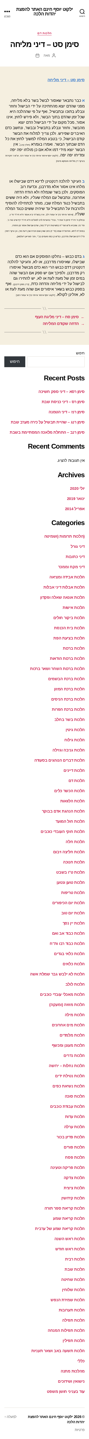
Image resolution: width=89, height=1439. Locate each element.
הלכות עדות (75, 1117)
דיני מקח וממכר (71, 567)
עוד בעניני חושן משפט (66, 1391)
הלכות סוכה (75, 1096)
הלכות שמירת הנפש (68, 1300)
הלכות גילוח (74, 740)
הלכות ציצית (74, 1188)
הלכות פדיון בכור (71, 1137)
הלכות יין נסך (74, 923)
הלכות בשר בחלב (69, 719)
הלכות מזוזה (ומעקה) (67, 1005)
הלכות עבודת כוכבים (67, 1106)
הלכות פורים (74, 1147)
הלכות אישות (74, 607)
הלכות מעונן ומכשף (68, 1045)
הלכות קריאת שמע (69, 1218)
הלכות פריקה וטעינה (67, 1167)
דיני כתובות (75, 557)
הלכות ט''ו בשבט (70, 872)
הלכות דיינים (74, 770)
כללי (81, 1361)
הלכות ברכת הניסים (68, 699)
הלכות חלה (75, 842)
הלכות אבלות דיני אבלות (64, 587)
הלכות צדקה (74, 1178)
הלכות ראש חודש (70, 1249)
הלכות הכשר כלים (69, 791)
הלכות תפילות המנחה (66, 1330)
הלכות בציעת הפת (69, 638)
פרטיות (80, 1430)
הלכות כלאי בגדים (69, 954)
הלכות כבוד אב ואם (68, 933)
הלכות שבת (75, 1269)
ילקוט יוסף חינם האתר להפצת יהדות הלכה (44, 11)
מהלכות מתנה (73, 1371)
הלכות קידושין (73, 1198)
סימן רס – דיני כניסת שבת (63, 402)
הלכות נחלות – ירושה (67, 1066)
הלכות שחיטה (73, 1279)
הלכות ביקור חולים (69, 618)
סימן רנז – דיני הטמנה (67, 412)
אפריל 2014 (75, 509)
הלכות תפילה (73, 1320)
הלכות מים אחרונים (68, 1025)
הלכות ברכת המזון (69, 689)
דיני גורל (78, 546)
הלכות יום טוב (73, 913)
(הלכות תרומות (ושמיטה (64, 536)
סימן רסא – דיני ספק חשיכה (61, 391)
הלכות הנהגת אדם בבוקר (63, 811)
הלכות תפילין (74, 1340)
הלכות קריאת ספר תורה (64, 1208)
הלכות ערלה (74, 1127)
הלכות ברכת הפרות (68, 709)
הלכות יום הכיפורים (68, 903)
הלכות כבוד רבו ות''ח (67, 943)
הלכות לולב (75, 984)
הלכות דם (44, 33)
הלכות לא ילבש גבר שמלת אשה (57, 974)
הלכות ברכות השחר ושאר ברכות (57, 669)
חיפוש (80, 353)
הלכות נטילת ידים (70, 1076)
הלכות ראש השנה (69, 1239)
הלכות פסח (75, 1157)
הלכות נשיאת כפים (68, 1086)
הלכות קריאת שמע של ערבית (60, 1228)
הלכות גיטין (75, 730)
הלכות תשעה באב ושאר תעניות (58, 1351)
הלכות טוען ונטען (71, 882)
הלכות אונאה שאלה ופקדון (62, 597)
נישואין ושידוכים (71, 1381)
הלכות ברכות (74, 648)
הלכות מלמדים (72, 1035)
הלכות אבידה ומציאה (67, 577)
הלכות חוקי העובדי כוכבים (63, 831)
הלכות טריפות (73, 893)
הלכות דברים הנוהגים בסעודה (59, 760)
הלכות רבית (75, 1259)
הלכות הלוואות (72, 801)
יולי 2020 (77, 488)
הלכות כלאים (74, 964)
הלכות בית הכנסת (69, 628)
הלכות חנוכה (74, 862)
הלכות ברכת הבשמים (66, 679)
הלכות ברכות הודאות (67, 658)
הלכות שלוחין (73, 1290)
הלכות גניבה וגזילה (68, 750)
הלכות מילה (75, 1015)
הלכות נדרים (74, 1055)
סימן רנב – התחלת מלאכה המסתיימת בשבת (47, 432)
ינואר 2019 (76, 498)
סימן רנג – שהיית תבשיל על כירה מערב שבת (48, 422)
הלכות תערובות (72, 1310)
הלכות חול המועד (70, 821)
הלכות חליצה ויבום (69, 852)
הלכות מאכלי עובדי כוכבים (62, 994)
